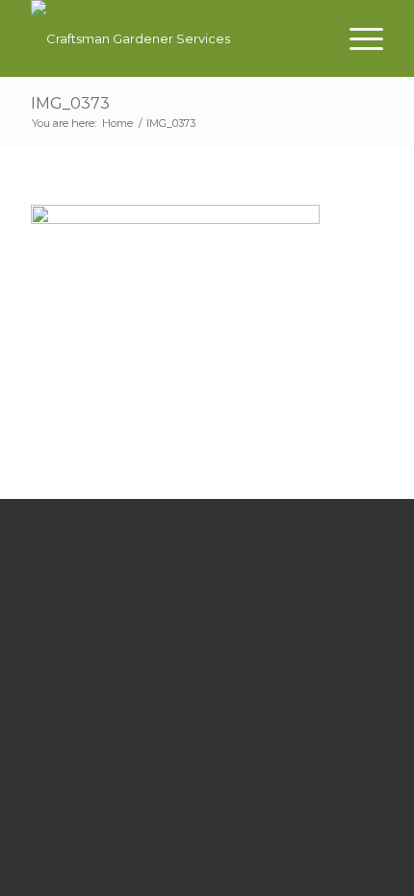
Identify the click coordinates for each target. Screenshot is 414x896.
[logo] (171, 38)
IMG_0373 (70, 103)
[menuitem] (356, 38)
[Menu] (356, 38)
